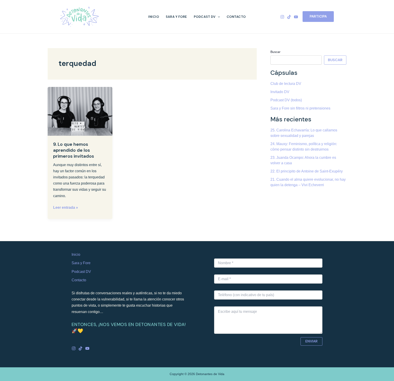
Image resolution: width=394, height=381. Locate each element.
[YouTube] (296, 17)
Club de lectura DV (285, 84)
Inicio (153, 17)
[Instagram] (282, 17)
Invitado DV (279, 92)
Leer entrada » (65, 206)
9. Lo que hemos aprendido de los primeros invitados (73, 150)
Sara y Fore (176, 17)
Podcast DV (205, 17)
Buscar (275, 52)
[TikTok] (289, 17)
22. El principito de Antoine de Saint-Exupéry (306, 171)
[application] (218, 16)
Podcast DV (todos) (286, 100)
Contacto (236, 17)
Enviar (311, 341)
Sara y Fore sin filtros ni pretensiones (300, 108)
